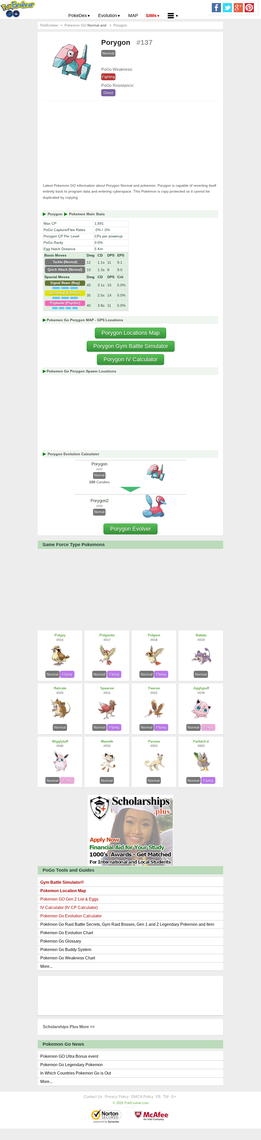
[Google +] (238, 7)
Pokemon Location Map (63, 891)
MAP (133, 15)
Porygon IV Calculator (130, 359)
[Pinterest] (249, 7)
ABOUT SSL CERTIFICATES (107, 1116)
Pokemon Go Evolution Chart (66, 933)
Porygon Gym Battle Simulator (130, 346)
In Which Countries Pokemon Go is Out (75, 1073)
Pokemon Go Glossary (60, 941)
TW (166, 1096)
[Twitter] (227, 7)
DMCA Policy (142, 1096)
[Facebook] (216, 7)
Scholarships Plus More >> (69, 1027)
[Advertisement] (130, 142)
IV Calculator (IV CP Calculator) (69, 907)
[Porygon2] (155, 507)
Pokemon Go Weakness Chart (67, 958)
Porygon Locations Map (130, 333)
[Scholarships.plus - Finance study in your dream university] (130, 830)
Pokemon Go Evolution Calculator (71, 916)
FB (158, 1096)
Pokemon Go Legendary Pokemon (71, 1065)
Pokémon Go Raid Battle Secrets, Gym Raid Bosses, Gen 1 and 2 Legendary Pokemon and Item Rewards (127, 925)
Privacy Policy (117, 1096)
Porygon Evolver (130, 529)
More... (46, 966)
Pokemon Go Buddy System (65, 949)
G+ (173, 1096)
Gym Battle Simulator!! (62, 882)
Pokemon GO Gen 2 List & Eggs (69, 899)
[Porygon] (155, 473)
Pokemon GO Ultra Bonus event (69, 1056)
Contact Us (93, 1096)
